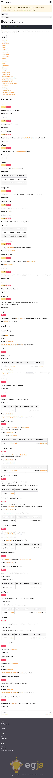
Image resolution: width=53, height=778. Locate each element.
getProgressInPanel (7, 76)
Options (3, 728)
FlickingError (9, 341)
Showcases (4, 738)
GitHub (3, 746)
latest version (27, 10)
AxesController (31, 261)
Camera (4, 31)
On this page (5, 17)
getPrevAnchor (6, 72)
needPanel (14, 703)
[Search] (50, 2)
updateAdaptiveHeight (8, 92)
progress (4, 61)
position (4, 42)
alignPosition (5, 43)
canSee (4, 87)
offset (3, 45)
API (2, 726)
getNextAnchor (6, 74)
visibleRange (5, 52)
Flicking (13, 366)
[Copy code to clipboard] (50, 27)
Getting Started (5, 724)
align (3, 63)
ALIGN (6, 321)
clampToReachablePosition (9, 83)
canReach (5, 85)
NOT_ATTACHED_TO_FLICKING (9, 344)
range (3, 47)
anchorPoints (5, 54)
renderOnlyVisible (21, 151)
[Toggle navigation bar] (2, 2)
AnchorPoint (10, 247)
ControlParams (8, 264)
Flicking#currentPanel (25, 559)
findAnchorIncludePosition (9, 78)
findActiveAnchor (7, 81)
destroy (4, 69)
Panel (24, 137)
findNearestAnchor (7, 80)
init (3, 67)
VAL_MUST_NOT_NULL (7, 373)
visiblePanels (5, 51)
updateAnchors (6, 90)
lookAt (4, 70)
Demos (3, 736)
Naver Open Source (6, 750)
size (3, 60)
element (4, 40)
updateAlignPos (6, 89)
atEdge (4, 58)
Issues (2, 748)
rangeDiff (4, 49)
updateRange (5, 65)
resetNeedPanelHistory (8, 94)
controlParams (6, 56)
